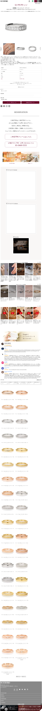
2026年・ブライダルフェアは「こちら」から (21, 5)
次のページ (24, 676)
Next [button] (41, 48)
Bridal (14, 690)
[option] (21, 28)
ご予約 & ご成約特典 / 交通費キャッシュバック (20, 4)
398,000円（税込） (4, 99)
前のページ (18, 676)
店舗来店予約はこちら (30, 102)
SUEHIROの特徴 (11, 163)
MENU (40, 1)
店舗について (30, 163)
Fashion (17, 690)
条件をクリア (39, 379)
